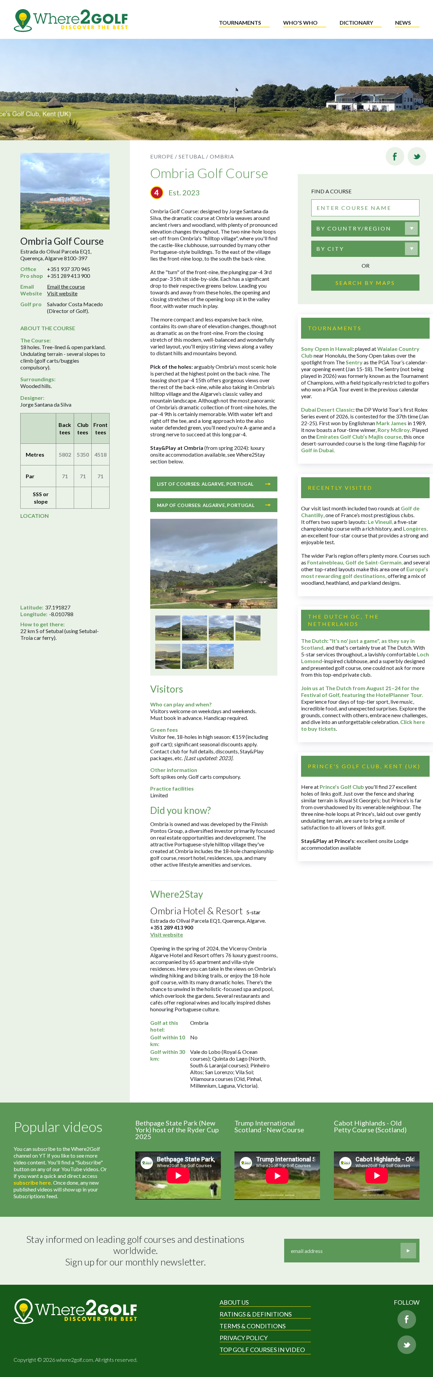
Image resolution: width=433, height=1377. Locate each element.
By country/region (353, 228)
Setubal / (193, 156)
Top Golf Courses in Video (262, 1349)
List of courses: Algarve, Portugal (205, 484)
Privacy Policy (244, 1338)
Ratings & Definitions (256, 1314)
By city (330, 248)
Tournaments (240, 22)
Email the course (66, 286)
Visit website (62, 293)
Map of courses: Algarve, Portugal (205, 505)
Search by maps (365, 283)
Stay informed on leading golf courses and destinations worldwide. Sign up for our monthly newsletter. (136, 1250)
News (403, 22)
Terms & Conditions (253, 1326)
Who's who (300, 22)
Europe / (163, 156)
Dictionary (356, 22)
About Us (234, 1302)
